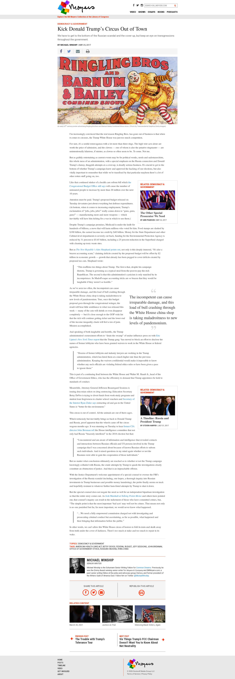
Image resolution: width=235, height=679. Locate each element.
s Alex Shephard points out (98, 249)
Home (60, 660)
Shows (141, 12)
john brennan (155, 546)
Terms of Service (133, 674)
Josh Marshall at (123, 495)
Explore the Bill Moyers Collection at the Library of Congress (83, 17)
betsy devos (109, 546)
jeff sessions (140, 546)
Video (133, 12)
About (60, 674)
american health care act (89, 546)
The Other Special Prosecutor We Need (152, 214)
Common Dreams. (143, 568)
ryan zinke (123, 549)
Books (161, 12)
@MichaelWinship (141, 576)
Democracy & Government (91, 543)
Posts (60, 663)
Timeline (61, 665)
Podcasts (172, 12)
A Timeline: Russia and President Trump (154, 420)
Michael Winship (68, 45)
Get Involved (63, 671)
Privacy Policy (146, 674)
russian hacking (108, 549)
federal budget (124, 546)
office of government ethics (84, 549)
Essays (151, 12)
